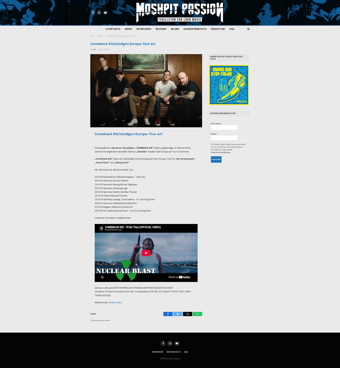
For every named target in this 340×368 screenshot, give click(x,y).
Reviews (161, 29)
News (128, 29)
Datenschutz (174, 352)
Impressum (157, 352)
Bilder (175, 29)
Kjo (94, 49)
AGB (186, 352)
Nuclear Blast (115, 302)
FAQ (231, 29)
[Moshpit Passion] (179, 12)
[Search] (248, 29)
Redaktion (218, 29)
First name (216, 123)
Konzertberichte (195, 29)
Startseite (113, 29)
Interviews (144, 29)
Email (214, 134)
